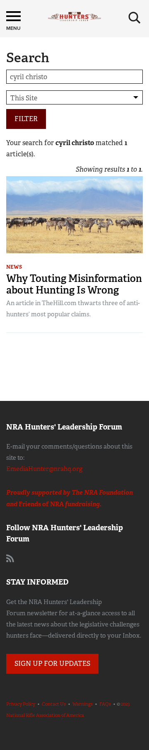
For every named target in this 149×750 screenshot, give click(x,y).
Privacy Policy (20, 704)
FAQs (105, 704)
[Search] (134, 18)
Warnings (82, 704)
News (14, 267)
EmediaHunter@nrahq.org (44, 469)
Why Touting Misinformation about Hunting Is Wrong (74, 284)
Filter (26, 118)
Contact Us (54, 704)
